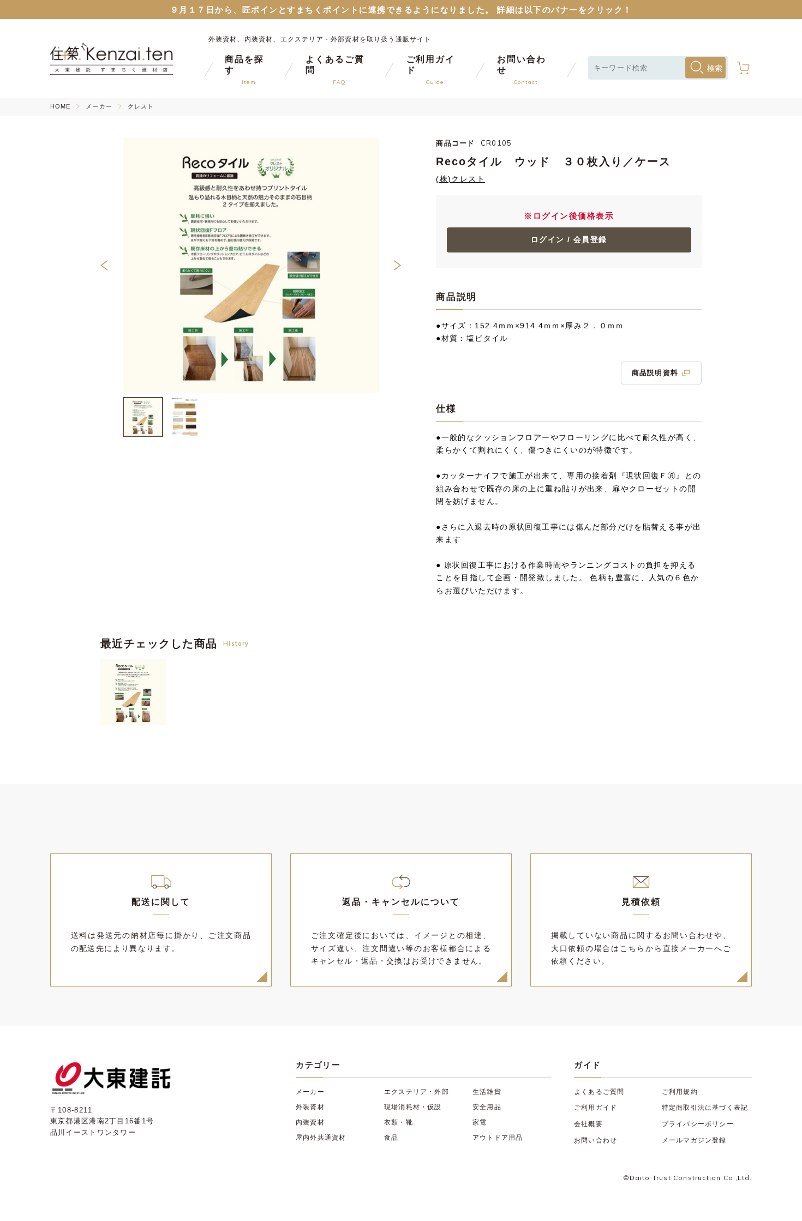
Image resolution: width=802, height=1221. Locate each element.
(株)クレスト (460, 179)
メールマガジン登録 (694, 1140)
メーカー (99, 107)
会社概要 (588, 1124)
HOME (60, 107)
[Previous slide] (115, 265)
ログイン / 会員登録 (569, 240)
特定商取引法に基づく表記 (705, 1107)
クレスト (141, 107)
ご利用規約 (680, 1092)
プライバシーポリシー (698, 1124)
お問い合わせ (595, 1140)
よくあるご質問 (599, 1092)
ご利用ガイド (595, 1107)
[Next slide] (386, 265)
